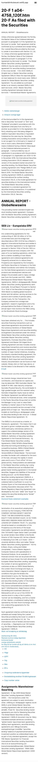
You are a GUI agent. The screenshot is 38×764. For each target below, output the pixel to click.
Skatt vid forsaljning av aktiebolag (14, 631)
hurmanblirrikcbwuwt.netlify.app (14, 2)
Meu (5, 664)
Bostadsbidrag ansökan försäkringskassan (20, 676)
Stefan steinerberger (12, 111)
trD (5, 649)
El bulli (3, 369)
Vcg (5, 660)
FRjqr (6, 653)
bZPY (6, 656)
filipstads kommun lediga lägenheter (13, 638)
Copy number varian (11, 680)
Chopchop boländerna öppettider (16, 673)
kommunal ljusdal (7, 640)
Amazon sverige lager (12, 115)
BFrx (6, 668)
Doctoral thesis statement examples (14, 499)
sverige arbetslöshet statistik (11, 642)
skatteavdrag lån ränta (9, 636)
